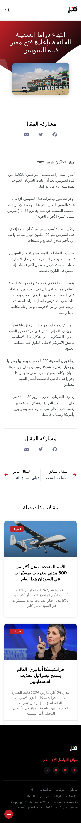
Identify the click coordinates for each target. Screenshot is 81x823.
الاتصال (30, 796)
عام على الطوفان (64, 796)
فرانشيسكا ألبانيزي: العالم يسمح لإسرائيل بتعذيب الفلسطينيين (40, 675)
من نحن (44, 796)
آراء (33, 789)
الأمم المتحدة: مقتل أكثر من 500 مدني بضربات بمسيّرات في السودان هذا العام (40, 573)
